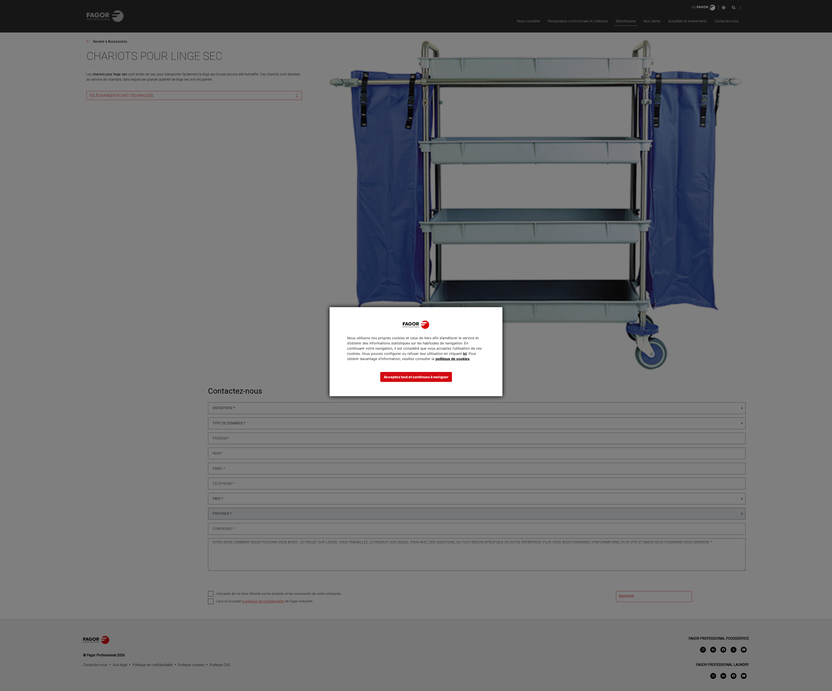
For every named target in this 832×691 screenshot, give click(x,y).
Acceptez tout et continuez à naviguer (416, 377)
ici (465, 353)
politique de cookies (453, 359)
